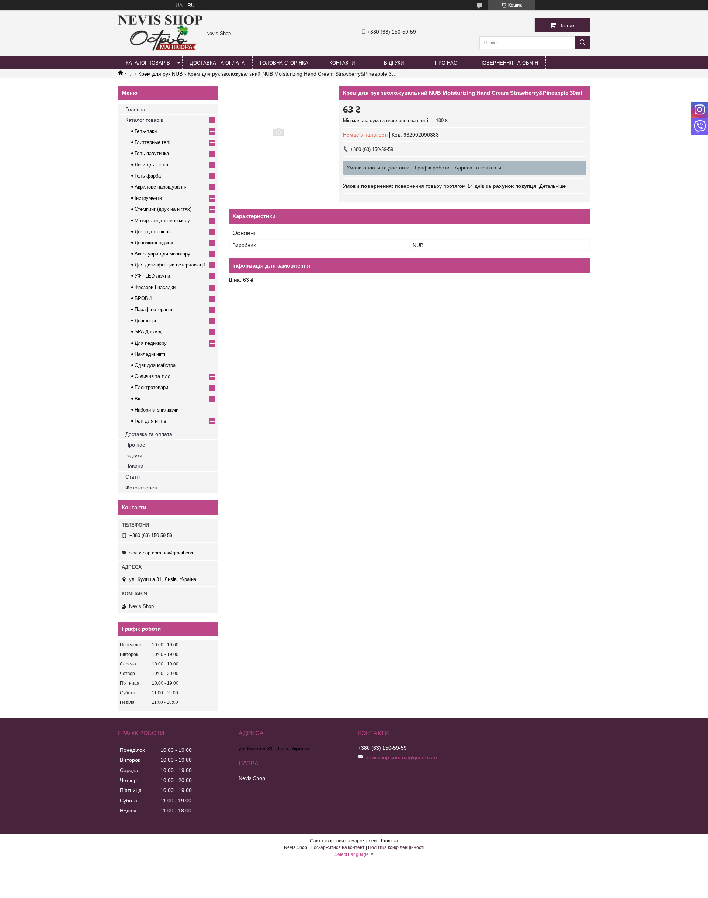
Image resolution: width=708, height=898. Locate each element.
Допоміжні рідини (154, 242)
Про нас (446, 63)
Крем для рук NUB (160, 74)
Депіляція (145, 320)
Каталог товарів (148, 63)
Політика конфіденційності (396, 847)
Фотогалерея (141, 488)
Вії (137, 399)
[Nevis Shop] (160, 49)
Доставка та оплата (217, 63)
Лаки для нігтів (151, 165)
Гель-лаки (146, 131)
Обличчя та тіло (152, 376)
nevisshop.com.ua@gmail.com (162, 552)
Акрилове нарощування (161, 187)
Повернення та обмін (508, 63)
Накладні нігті (150, 354)
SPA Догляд (148, 331)
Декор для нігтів (153, 231)
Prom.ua (389, 840)
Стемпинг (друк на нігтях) (163, 209)
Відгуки (394, 63)
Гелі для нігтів (150, 421)
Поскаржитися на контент (337, 847)
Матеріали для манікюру (162, 220)
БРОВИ (143, 298)
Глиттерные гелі (152, 142)
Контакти (342, 63)
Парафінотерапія (153, 309)
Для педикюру (151, 343)
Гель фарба (148, 176)
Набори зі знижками (156, 410)
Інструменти (148, 198)
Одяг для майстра (155, 365)
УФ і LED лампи (152, 276)
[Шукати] (582, 42)
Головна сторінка (284, 63)
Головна (135, 109)
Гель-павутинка (152, 153)
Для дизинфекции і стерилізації (170, 265)
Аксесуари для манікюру (162, 254)
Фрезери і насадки (155, 287)
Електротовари (151, 387)
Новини (134, 466)
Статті (132, 477)
